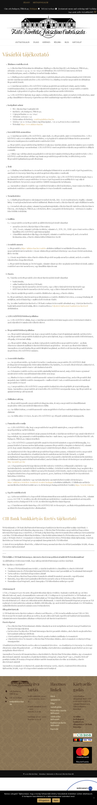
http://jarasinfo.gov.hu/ (16, 462)
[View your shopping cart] (95, 12)
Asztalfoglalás (40, 2)
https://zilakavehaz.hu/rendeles (33, 248)
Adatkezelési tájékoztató (55, 717)
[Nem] (94, 798)
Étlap (52, 703)
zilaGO (26, 2)
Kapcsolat (77, 42)
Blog (67, 42)
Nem (56, 800)
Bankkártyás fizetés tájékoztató (58, 724)
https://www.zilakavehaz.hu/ (32, 124)
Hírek (52, 696)
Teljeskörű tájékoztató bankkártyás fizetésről (70, 306)
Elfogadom (44, 800)
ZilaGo (36, 42)
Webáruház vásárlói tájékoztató (58, 711)
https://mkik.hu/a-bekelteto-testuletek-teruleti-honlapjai (30, 482)
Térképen (34, 9)
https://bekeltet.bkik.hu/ (84, 485)
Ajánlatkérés (55, 700)
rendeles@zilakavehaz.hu (44, 119)
